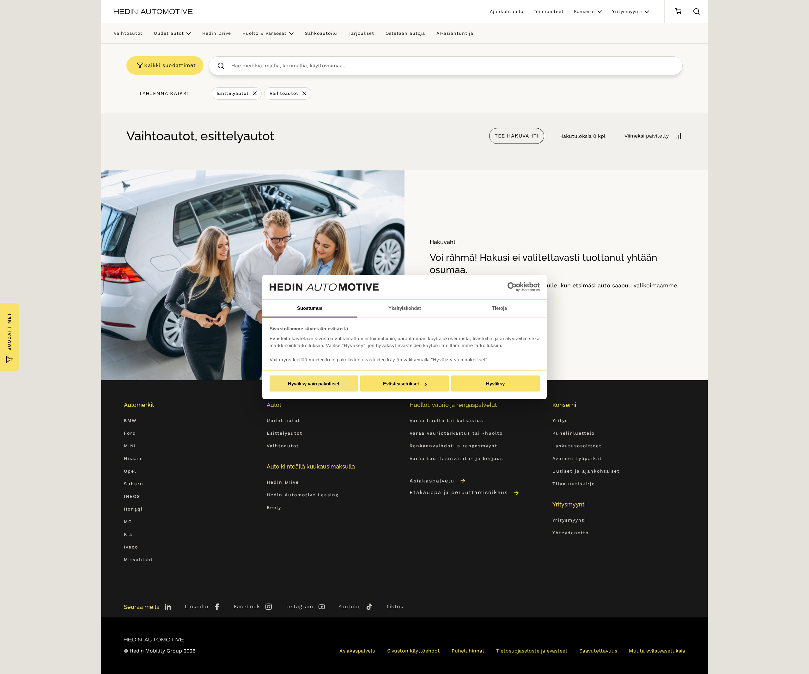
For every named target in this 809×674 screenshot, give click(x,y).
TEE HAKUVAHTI (517, 136)
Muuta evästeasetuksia (657, 651)
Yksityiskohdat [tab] (404, 307)
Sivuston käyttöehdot (413, 651)
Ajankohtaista (507, 11)
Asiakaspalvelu (432, 481)
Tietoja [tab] (499, 307)
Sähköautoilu (321, 33)
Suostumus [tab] (309, 307)
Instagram (299, 607)
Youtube (349, 607)
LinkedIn (197, 607)
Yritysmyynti (627, 11)
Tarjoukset (361, 33)
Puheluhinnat (468, 651)
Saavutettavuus (598, 651)
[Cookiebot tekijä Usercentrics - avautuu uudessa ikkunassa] (512, 287)
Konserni (584, 11)
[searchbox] (452, 66)
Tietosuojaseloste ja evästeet (532, 651)
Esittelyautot (233, 93)
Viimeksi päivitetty (646, 136)
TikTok (395, 607)
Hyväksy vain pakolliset (313, 383)
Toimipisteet (549, 11)
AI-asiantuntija (454, 33)
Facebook (247, 607)
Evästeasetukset (401, 383)
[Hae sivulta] (696, 11)
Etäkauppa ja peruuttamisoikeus (459, 492)
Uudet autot (169, 33)
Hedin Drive (216, 33)
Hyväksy (495, 383)
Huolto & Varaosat (264, 33)
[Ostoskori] (678, 11)
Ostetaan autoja (405, 33)
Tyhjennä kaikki (164, 93)
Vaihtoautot (128, 33)
